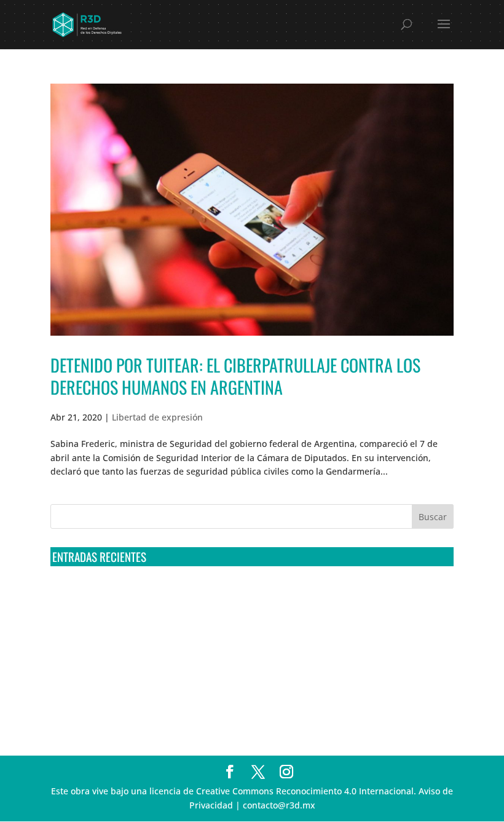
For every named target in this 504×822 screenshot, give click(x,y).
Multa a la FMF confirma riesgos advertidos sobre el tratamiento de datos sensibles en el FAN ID (248, 617)
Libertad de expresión (157, 417)
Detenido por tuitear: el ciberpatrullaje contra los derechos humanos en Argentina (235, 376)
